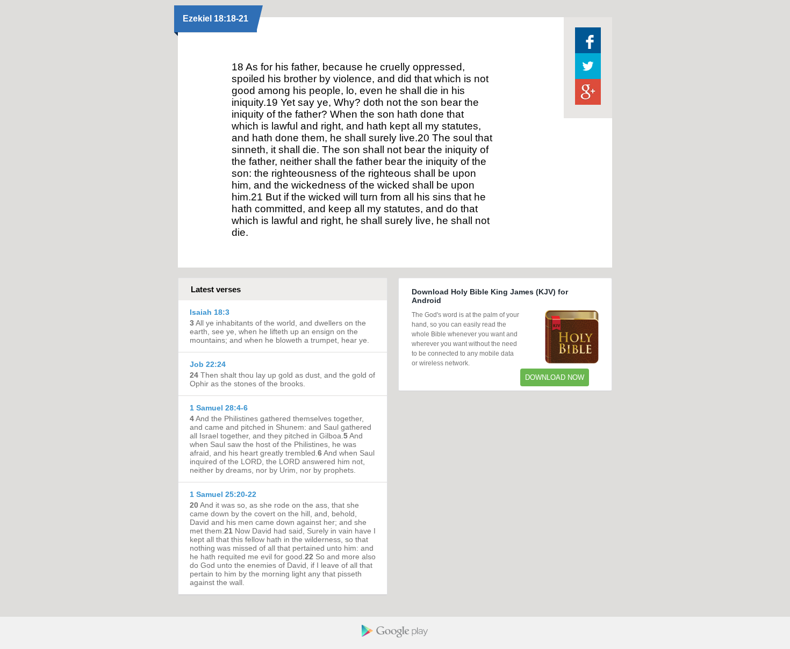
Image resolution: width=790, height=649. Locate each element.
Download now (554, 377)
